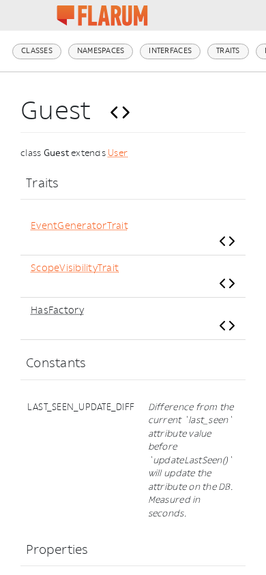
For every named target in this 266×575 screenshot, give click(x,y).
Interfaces (170, 50)
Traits (228, 50)
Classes (37, 50)
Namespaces (101, 50)
